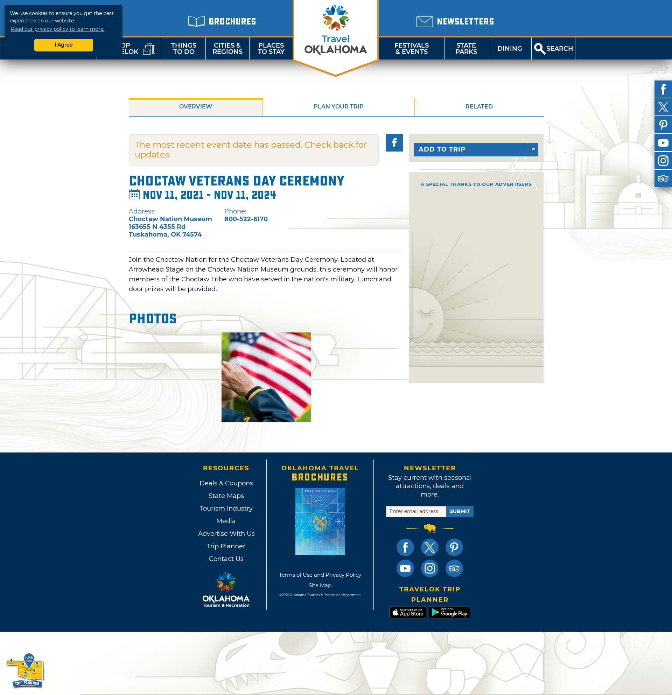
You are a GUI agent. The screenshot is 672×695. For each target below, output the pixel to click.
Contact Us (226, 559)
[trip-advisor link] (454, 568)
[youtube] (663, 143)
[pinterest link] (454, 547)
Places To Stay (271, 49)
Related (479, 106)
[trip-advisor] (663, 178)
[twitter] (663, 107)
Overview (195, 106)
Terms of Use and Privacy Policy (320, 574)
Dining (509, 48)
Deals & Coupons (226, 483)
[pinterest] (663, 125)
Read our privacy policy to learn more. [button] (57, 29)
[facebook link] (405, 547)
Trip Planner (226, 546)
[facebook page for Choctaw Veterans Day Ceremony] (394, 143)
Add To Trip (442, 149)
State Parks (466, 49)
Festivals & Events (411, 49)
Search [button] (559, 48)
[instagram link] (430, 568)
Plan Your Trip (339, 106)
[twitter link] (430, 547)
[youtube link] (405, 568)
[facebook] (663, 89)
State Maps (226, 496)
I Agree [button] (64, 45)
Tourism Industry (226, 508)
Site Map (320, 585)
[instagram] (663, 160)
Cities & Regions (227, 49)
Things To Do (183, 49)
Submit (460, 511)
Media (226, 521)
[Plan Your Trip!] (25, 670)
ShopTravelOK (120, 49)
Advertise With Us (226, 534)
